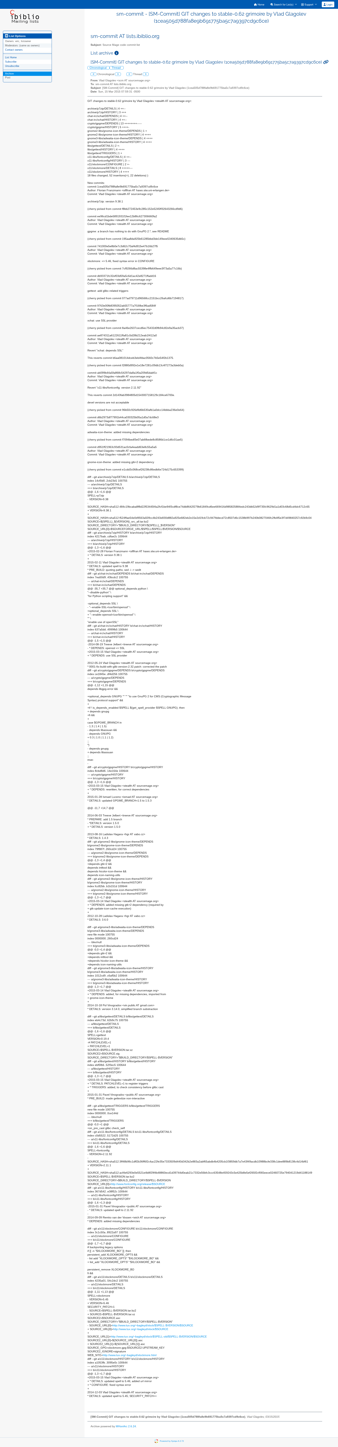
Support (308, 4)
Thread (116, 67)
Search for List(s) (283, 4)
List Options (17, 36)
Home (260, 4)
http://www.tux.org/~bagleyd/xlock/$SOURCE (140, 1329)
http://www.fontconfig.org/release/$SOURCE (138, 1184)
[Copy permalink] (325, 62)
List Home (11, 57)
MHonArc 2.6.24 (126, 1426)
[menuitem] (259, 4)
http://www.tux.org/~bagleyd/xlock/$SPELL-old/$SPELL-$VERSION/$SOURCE (159, 1336)
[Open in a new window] (116, 53)
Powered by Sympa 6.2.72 (172, 1441)
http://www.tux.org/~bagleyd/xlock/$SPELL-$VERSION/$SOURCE (152, 1325)
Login (329, 4)
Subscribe (10, 61)
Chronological (98, 67)
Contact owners (14, 49)
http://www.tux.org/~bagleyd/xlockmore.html (129, 1355)
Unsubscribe (12, 66)
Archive (9, 73)
